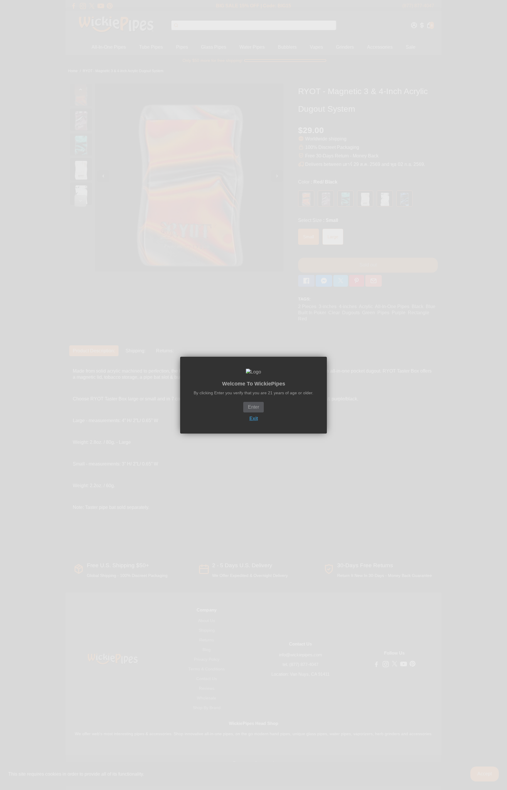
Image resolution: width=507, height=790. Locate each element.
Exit (253, 418)
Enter (253, 407)
